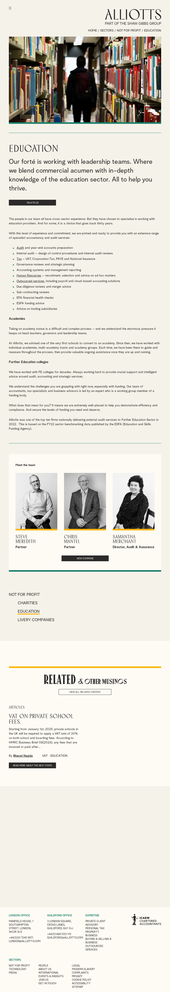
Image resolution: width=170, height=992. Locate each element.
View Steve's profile (36, 511)
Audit (20, 247)
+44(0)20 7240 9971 (21, 938)
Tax (19, 259)
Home (92, 30)
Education (29, 612)
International (49, 973)
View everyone (85, 558)
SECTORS (15, 960)
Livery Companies (36, 620)
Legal (76, 965)
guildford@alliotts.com (65, 938)
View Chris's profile (85, 511)
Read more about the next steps (32, 766)
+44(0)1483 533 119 (59, 934)
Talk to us (33, 203)
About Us (45, 969)
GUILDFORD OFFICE (59, 915)
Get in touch (47, 983)
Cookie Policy (81, 980)
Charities (28, 603)
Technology (17, 969)
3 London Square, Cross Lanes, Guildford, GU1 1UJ (60, 925)
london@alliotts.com (25, 941)
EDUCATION (59, 755)
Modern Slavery (83, 969)
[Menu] (10, 11)
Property (92, 932)
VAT (45, 755)
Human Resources (29, 275)
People (43, 965)
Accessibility (81, 983)
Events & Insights (51, 976)
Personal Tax (94, 928)
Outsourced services (30, 281)
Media (13, 973)
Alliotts (133, 17)
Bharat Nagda (23, 755)
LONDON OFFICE (19, 915)
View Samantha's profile (134, 511)
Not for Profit (129, 30)
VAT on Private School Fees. (41, 719)
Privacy (77, 976)
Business (91, 935)
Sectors (107, 30)
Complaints (80, 973)
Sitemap (77, 987)
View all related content (85, 692)
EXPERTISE (92, 915)
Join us (43, 980)
